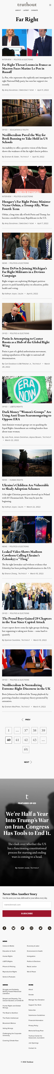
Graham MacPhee (12, 706)
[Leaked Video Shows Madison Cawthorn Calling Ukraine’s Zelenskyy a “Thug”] (27, 529)
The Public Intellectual (10, 1018)
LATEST (26, 10)
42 (26, 740)
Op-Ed (4, 129)
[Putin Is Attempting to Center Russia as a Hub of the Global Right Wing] (27, 316)
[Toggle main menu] (50, 5)
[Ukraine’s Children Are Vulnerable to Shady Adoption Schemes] (27, 463)
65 (26, 749)
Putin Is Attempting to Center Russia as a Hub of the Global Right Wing (25, 342)
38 (34, 730)
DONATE (34, 10)
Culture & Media (8, 946)
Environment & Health (35, 951)
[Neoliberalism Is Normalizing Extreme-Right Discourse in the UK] (27, 662)
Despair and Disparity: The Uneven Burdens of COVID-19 (13, 999)
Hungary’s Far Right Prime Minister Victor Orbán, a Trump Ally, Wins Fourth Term (26, 205)
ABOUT (18, 10)
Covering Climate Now (10, 1040)
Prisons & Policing (9, 966)
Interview (6, 59)
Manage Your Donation (37, 1000)
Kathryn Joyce (11, 293)
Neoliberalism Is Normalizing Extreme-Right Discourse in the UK (26, 687)
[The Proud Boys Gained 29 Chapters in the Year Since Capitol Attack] (27, 596)
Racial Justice (32, 966)
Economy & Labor (33, 946)
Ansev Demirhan (21, 437)
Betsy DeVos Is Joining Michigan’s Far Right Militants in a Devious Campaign (24, 272)
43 (34, 740)
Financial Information (36, 1020)
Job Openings (34, 1043)
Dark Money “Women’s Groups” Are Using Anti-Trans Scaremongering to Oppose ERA (26, 416)
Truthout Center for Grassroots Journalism (36, 1037)
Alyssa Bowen (35, 437)
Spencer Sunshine (12, 640)
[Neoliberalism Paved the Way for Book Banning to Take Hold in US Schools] (27, 112)
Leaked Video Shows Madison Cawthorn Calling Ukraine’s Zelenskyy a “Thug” (22, 555)
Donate (31, 994)
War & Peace (31, 971)
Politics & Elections (23, 59)
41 (17, 740)
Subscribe (32, 1010)
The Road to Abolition (10, 1013)
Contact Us (32, 1048)
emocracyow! (26, 90)
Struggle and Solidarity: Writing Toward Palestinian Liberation (12, 991)
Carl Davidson (11, 363)
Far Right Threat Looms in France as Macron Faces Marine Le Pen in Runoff (26, 68)
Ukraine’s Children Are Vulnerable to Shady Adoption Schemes (25, 487)
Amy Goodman (11, 90)
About (31, 989)
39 (43, 730)
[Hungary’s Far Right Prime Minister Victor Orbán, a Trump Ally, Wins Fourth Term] (27, 179)
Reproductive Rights (10, 971)
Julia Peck (9, 437)
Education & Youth (19, 129)
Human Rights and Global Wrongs (12, 1007)
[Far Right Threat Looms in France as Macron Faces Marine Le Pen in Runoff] (27, 42)
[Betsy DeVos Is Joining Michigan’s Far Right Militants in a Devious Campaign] (27, 246)
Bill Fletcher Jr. (25, 363)
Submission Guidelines (37, 1015)
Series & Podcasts (9, 977)
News (4, 263)
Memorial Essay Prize (36, 1031)
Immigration (31, 956)
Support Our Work (35, 1005)
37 (26, 730)
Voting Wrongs (8, 1028)
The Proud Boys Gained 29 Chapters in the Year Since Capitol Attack (27, 620)
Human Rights (16, 480)
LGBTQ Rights (16, 406)
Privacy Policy (33, 1025)
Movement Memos (9, 1023)
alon (20, 294)
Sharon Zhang (11, 573)
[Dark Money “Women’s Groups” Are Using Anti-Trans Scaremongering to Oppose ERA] (27, 389)
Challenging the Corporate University (12, 1034)
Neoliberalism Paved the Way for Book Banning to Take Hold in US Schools (25, 139)
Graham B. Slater (12, 156)
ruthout (24, 157)
